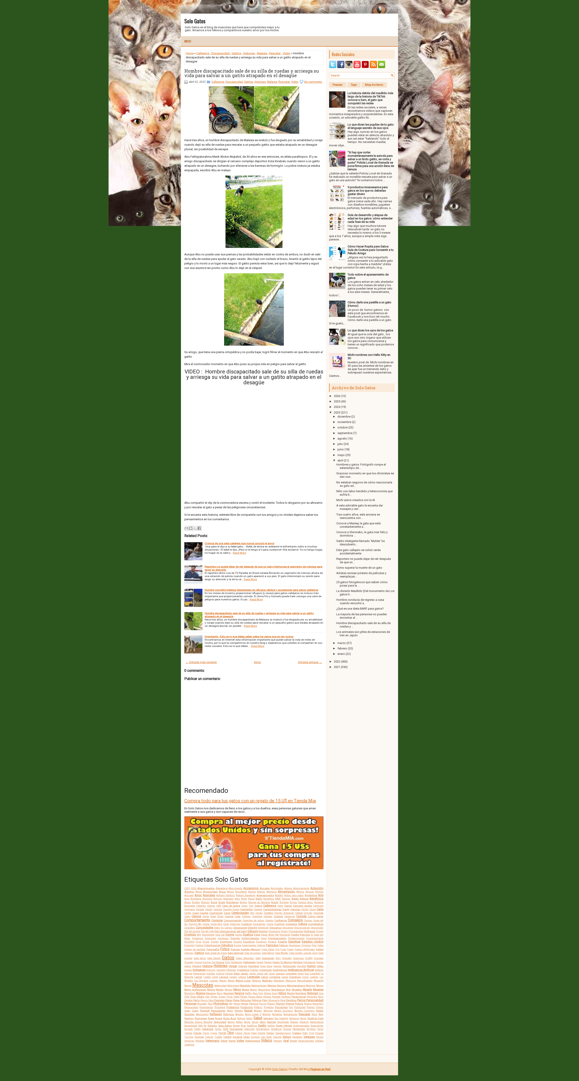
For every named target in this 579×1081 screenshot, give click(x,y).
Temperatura (262, 1029)
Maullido (245, 985)
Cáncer (209, 909)
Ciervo (205, 916)
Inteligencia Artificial (301, 970)
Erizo (198, 941)
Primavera (219, 1007)
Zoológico (189, 1044)
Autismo (217, 898)
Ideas (320, 966)
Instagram (265, 970)
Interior (319, 970)
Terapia (287, 1029)
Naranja (211, 993)
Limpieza (274, 977)
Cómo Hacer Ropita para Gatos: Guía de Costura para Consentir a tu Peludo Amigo (371, 250)
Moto (288, 989)
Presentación (206, 1007)
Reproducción (290, 1014)
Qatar (187, 1010)
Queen (195, 1010)
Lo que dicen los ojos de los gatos (370, 330)
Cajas (244, 905)
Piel (231, 1003)
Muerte (307, 989)
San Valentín (281, 1018)
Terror (320, 1029)
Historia (207, 966)
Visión (293, 1040)
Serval (255, 1022)
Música (200, 993)
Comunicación (233, 920)
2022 (337, 661)
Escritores (226, 941)
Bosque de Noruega (259, 902)
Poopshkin (317, 1003)
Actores (288, 888)
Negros (239, 993)
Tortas (270, 1033)
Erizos (206, 941)
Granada (318, 958)
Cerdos (259, 913)
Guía (227, 962)
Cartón (187, 913)
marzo (341, 643)
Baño (259, 898)
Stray (243, 1025)
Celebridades (240, 913)
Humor (311, 966)
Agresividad (210, 891)
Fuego (290, 949)
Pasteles (219, 1000)
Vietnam (277, 1040)
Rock (320, 1014)
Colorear (267, 916)
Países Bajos (255, 996)
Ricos (314, 1014)
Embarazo (197, 938)
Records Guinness (304, 1010)
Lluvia (305, 977)
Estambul (189, 945)
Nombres (300, 993)
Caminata (318, 905)
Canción (218, 909)
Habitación (236, 962)
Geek (258, 958)
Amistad (188, 895)
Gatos (228, 957)
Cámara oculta (302, 905)
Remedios (277, 1014)
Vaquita (277, 1037)
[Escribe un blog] (190, 528)
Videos (266, 1040)
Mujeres (318, 989)
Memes (272, 985)
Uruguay (255, 1037)
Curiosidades (204, 927)
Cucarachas (259, 924)
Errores (215, 941)
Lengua (223, 977)
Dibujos (253, 931)
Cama (288, 905)
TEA (225, 1029)
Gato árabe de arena (216, 953)
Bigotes (196, 902)
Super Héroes (284, 1025)
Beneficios (316, 898)
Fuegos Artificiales (305, 949)
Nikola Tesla (271, 993)
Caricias (295, 909)
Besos (187, 902)
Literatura (295, 977)
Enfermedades (250, 938)
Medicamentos (259, 985)
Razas (248, 1010)
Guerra (220, 962)
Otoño (236, 996)
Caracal (258, 909)
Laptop (207, 977)
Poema (290, 1003)
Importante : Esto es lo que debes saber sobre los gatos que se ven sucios (249, 636)
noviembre (344, 422)
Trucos (319, 1033)
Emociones (210, 938)
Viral (286, 1040)
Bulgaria (318, 902)
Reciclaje (268, 1010)
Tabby (197, 1029)
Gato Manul (268, 953)
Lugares (213, 980)
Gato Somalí (214, 958)
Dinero (284, 931)
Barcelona (268, 898)
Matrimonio (233, 985)
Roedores (189, 1018)
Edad (257, 934)
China (299, 913)
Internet (188, 973)
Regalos (239, 1014)
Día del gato (207, 931)
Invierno (220, 973)
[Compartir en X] (195, 528)
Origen (222, 996)
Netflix (248, 993)
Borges (243, 902)
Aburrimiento (235, 888)
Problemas (232, 1007)
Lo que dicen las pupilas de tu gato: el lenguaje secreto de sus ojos (371, 126)
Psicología (281, 1007)
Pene (282, 1000)
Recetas (258, 1010)
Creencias (235, 924)
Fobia (320, 945)
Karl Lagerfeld (312, 973)
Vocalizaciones (306, 1040)
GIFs (278, 958)
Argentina (311, 895)
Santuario (294, 1018)
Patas (228, 1000)
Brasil (274, 902)
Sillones (294, 1022)
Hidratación (309, 962)
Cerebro (268, 913)
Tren (305, 1033)
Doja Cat (220, 934)
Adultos (189, 891)
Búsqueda (189, 905)
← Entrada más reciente (201, 662)
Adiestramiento (301, 888)
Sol (205, 1025)
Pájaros (267, 996)
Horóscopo (289, 966)
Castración (216, 913)
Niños (282, 993)
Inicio (187, 41)
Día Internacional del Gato (231, 931)
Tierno (205, 1033)
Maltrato (267, 980)
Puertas (311, 1007)
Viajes (232, 1040)
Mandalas (279, 980)
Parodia (188, 1000)
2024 (193, 888)
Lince (285, 977)
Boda (221, 902)
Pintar (244, 1003)
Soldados (212, 1025)
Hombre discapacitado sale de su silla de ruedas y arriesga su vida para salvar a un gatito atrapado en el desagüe (251, 73)
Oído (186, 996)
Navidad (228, 993)
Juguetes (291, 973)
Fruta (283, 949)
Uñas (246, 1036)
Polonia (308, 1003)
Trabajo (296, 1033)
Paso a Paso (207, 1000)
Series (247, 1022)
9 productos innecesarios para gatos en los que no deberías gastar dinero (368, 190)
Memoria (281, 985)
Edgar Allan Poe (270, 934)
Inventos (210, 973)
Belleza (304, 898)
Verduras (189, 1040)
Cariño (304, 909)
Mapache (318, 980)
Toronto (261, 1033)
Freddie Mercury (251, 949)
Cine (213, 916)
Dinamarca (274, 931)
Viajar (224, 1040)
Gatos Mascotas (245, 958)
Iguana (188, 970)
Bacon (251, 898)
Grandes (189, 962)
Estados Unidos (312, 941)
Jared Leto (262, 973)
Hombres (253, 966)
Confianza (280, 920)
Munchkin (189, 993)
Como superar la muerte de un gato (359, 567)
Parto (196, 1000)
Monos (253, 989)
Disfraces (309, 931)
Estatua (199, 945)
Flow (314, 945)
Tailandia (207, 1029)
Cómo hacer (315, 916)
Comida (301, 916)
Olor (207, 996)
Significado (283, 1022)
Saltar (249, 1018)
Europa (237, 945)
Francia (235, 949)
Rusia (218, 1018)
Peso (210, 1003)
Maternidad (220, 985)
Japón (244, 973)
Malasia (262, 53)
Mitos (237, 989)
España (282, 941)
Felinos (283, 945)
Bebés (295, 898)
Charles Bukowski (284, 913)
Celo (252, 913)
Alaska (252, 891)
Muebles (297, 989)
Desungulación (302, 927)
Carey (286, 909)
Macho (222, 980)
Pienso (236, 1003)
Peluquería (274, 1000)
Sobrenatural (316, 1022)
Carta (320, 909)
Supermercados (301, 1025)
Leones (233, 977)
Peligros (256, 1000)
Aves (237, 898)
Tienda (197, 1033)
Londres (314, 977)
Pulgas (319, 1007)
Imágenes (199, 970)
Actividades (277, 888)
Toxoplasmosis (283, 1033)
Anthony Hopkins (225, 895)
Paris (320, 996)
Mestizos (311, 985)
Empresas (223, 938)
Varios (286, 1036)
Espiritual (294, 941)
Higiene (196, 966)
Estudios (227, 945)
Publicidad (300, 1007)
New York (258, 993)
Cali (251, 905)
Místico (228, 989)
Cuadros (246, 924)
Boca (214, 902)
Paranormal (299, 996)
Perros (301, 1000)
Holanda (242, 966)
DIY (199, 934)
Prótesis (258, 1007)
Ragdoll (205, 1010)
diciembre (344, 416)
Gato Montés (282, 953)
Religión (266, 1014)
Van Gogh (266, 1037)
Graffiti (309, 958)
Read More (239, 552)
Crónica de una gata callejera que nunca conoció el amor (239, 543)
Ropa (211, 1018)
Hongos (277, 966)
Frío (277, 949)
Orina (229, 996)
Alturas (300, 891)
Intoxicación (199, 973)
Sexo (263, 1022)
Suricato (188, 1029)
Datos (217, 927)
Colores (278, 916)
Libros (264, 977)
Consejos (295, 920)
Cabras (211, 905)
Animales (209, 895)
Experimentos (249, 945)
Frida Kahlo (267, 949)
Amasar (310, 891)
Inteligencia (280, 970)
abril (340, 460)
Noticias (312, 993)
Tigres (213, 1033)
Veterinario (212, 1040)
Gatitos (236, 53)
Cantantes (246, 909)
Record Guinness (283, 1010)
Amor (198, 895)
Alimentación (286, 891)
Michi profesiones (195, 989)
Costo (226, 924)
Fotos (225, 949)
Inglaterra (243, 970)
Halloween (249, 962)
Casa (195, 913)
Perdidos (291, 1000)
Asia (186, 898)
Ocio (321, 993)
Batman (286, 898)
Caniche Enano (231, 909)
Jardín (252, 973)
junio (340, 449)
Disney (319, 931)
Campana (189, 909)
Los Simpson (201, 980)
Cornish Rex (195, 924)
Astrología (195, 898)
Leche (215, 977)
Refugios (228, 1014)
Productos (246, 1007)
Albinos (261, 891)
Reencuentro (202, 1014)
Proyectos (269, 1007)
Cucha (270, 924)
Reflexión (216, 1014)
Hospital (301, 966)
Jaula (272, 973)
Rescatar (275, 53)
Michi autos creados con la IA (355, 500)
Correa (205, 924)
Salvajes (268, 1018)
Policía (299, 1003)
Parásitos (312, 996)
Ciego (187, 916)
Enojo (264, 938)
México (319, 985)
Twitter (227, 1036)
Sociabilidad (190, 1025)
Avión (244, 898)
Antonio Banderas (245, 895)
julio (340, 444)
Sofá (200, 1025)
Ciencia (196, 916)
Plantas (280, 1003)
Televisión (249, 1029)
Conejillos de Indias (253, 920)
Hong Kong (266, 966)
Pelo (264, 1000)
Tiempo (188, 1033)
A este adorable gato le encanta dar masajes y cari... (359, 507)
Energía (235, 938)
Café (218, 905)
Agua (222, 891)
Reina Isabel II (253, 1014)
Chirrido (308, 913)
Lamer (198, 977)
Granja (198, 962)
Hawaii (268, 962)
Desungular (317, 927)
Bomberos (232, 902)
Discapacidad (220, 53)
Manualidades (305, 980)
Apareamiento (265, 895)
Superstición (317, 1025)
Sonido (236, 1025)
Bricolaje (284, 902)
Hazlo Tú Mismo (282, 962)
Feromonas (295, 945)
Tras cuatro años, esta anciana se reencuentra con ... (358, 516)
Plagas (271, 1003)
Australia (207, 898)
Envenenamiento (314, 938)
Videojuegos (252, 1040)
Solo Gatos (194, 21)
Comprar (217, 920)
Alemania (271, 891)
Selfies (239, 1022)
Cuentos (279, 924)
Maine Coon (243, 980)
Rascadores (218, 1010)
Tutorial (209, 1037)
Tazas (218, 1029)
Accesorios (251, 888)
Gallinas (189, 953)
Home (190, 53)
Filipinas (306, 945)
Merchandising (296, 985)
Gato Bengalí (236, 953)
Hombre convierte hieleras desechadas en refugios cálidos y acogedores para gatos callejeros (261, 590)
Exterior (261, 945)
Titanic (238, 1033)
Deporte (252, 927)
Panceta (276, 996)
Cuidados (291, 924)
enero (341, 654)
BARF (278, 898)
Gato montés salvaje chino (303, 953)
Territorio (311, 1029)
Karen (301, 973)
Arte (320, 895)
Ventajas (309, 1036)
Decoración (240, 927)
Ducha (238, 934)
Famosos (272, 945)
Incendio (220, 970)
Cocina (229, 916)
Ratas (230, 1010)
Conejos (269, 920)
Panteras (286, 996)
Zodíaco (319, 1040)
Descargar (288, 927)
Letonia (242, 977)
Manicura (291, 980)
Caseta (204, 913)
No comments (313, 81)
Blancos (205, 902)
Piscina (263, 1003)
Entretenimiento (296, 938)
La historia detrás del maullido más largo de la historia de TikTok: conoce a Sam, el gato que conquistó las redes (370, 98)
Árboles (279, 895)
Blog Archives (374, 84)
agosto (342, 438)
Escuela (237, 941)
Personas (190, 1003)
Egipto (295, 934)
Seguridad (220, 1022)
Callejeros (202, 53)
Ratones (239, 1010)
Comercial (289, 916)
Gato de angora (252, 953)
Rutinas (241, 1018)
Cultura (302, 924)
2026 (337, 396)
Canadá (200, 909)
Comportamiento (197, 920)
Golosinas (298, 958)
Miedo (219, 989)
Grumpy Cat (208, 962)
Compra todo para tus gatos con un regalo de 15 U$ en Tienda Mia (250, 800)
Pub (291, 1007)
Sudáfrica (252, 1025)
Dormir (229, 934)
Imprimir (211, 970)
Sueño (262, 1025)
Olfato (200, 996)
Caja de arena (231, 905)
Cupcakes (189, 927)
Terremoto (298, 1029)
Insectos (254, 970)
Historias (249, 53)
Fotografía (212, 949)
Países (243, 996)
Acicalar (265, 888)
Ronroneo (201, 1018)
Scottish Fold (315, 1018)
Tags (354, 84)
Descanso (276, 927)
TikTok (222, 1033)
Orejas (214, 996)
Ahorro (230, 891)
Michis (211, 989)
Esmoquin (261, 941)
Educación (285, 934)
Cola (237, 916)
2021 (337, 667)
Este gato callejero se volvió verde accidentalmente (358, 551)
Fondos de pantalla (194, 949)
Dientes (263, 931)
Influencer (231, 970)
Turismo (188, 1037)
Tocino (246, 1033)
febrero (342, 648)
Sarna (303, 1018)
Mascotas (202, 985)
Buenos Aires (305, 902)
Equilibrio (189, 941)
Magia (231, 980)
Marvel (188, 985)
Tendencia (276, 1029)
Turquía (199, 1036)
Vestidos (199, 1040)
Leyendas (253, 977)
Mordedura (278, 989)
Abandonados (206, 888)
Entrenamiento (277, 938)
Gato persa (200, 958)
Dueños (248, 934)
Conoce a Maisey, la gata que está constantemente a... (358, 525)
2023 (187, 888)
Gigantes (287, 958)
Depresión (263, 927)
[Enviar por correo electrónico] (186, 528)
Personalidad (314, 1000)
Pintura (253, 1003)
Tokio (254, 1033)
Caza (227, 913)
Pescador (202, 1003)
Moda (245, 989)
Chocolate (318, 913)
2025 (337, 401)
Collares (246, 916)
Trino (311, 1033)
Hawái (259, 962)
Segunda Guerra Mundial (198, 1022)
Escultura (249, 941)
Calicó (258, 905)
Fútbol (319, 949)
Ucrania (237, 1036)
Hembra (297, 962)
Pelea (236, 1000)
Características (272, 909)
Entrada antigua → (310, 662)
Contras (308, 920)
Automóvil (228, 898)
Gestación (268, 958)
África (198, 891)
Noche (291, 993)
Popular (338, 84)
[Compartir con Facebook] (199, 528)
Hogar (233, 966)
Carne (312, 909)
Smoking (304, 1022)
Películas (245, 1000)
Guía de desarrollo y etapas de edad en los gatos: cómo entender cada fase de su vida (370, 218)
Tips (230, 1033)
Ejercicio (305, 934)
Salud (258, 1018)
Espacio (272, 941)
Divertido (190, 934)
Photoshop (221, 1003)
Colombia (257, 916)
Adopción (316, 888)
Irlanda (229, 973)
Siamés (271, 1022)
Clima (220, 916)
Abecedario (222, 888)
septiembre (344, 433)
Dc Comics (227, 927)
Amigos (319, 891)
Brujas (293, 902)
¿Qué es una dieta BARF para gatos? (360, 608)
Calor (280, 905)
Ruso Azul (229, 1018)
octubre (342, 427)
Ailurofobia (241, 891)
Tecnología (236, 1029)
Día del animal (192, 931)
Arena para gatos (294, 895)
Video (286, 53)
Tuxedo (218, 1037)
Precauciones (191, 1007)
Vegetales (297, 1037)
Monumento (264, 989)
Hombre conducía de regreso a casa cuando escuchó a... (360, 601)
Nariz (220, 993)
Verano (319, 1037)
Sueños (271, 1025)
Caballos (201, 905)
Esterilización (212, 945)
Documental (208, 934)
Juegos (280, 973)
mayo (341, 455)
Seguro (231, 1022)
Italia (237, 973)
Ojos (193, 996)
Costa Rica (216, 924)
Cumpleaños (315, 924)
